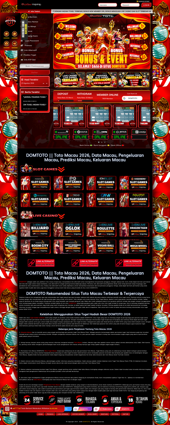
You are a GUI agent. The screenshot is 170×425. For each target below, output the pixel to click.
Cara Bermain (30, 16)
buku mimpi (92, 414)
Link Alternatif (30, 50)
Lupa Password (31, 40)
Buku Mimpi (30, 26)
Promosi (28, 45)
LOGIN (146, 5)
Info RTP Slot (30, 59)
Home (40, 414)
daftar (125, 414)
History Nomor (31, 21)
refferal (115, 414)
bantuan (104, 414)
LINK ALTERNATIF (45, 263)
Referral (28, 31)
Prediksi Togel (30, 54)
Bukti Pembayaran (105, 409)
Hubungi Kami (31, 35)
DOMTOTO (43, 409)
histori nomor (78, 414)
